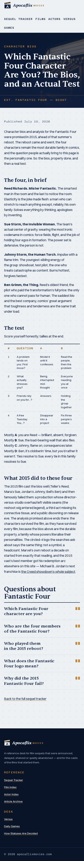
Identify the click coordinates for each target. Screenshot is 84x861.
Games (9, 27)
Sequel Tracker (18, 19)
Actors (54, 19)
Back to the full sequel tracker (25, 699)
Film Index (10, 787)
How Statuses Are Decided (21, 833)
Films (40, 19)
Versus (69, 19)
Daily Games (12, 826)
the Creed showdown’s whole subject (48, 572)
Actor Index (11, 794)
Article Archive (13, 801)
